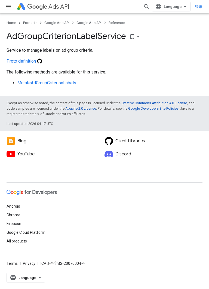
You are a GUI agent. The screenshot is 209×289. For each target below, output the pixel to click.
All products (17, 241)
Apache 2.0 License (80, 108)
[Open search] (146, 6)
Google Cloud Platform (26, 232)
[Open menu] (8, 6)
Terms (12, 263)
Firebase (14, 224)
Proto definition (22, 61)
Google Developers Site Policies (153, 108)
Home (11, 23)
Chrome (13, 215)
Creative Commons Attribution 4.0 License (154, 103)
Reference (117, 23)
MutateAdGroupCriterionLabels (46, 82)
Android (13, 206)
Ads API (58, 6)
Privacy (29, 263)
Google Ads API (56, 23)
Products (30, 23)
